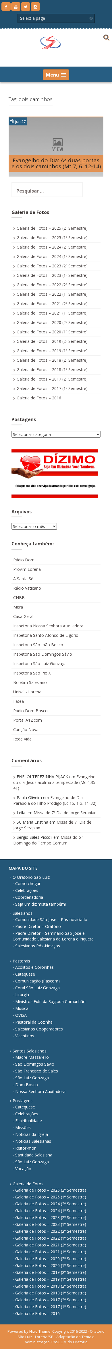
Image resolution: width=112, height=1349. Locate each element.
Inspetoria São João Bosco (38, 644)
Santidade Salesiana (33, 1155)
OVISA (21, 1015)
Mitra (18, 607)
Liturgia (22, 994)
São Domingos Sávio (34, 1064)
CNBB (19, 597)
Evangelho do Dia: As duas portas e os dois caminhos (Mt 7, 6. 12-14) (56, 163)
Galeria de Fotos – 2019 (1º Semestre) (52, 350)
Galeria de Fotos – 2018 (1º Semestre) (52, 369)
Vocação (23, 1168)
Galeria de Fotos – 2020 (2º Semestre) (52, 322)
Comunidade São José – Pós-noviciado (51, 919)
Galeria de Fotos (28, 1183)
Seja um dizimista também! (40, 904)
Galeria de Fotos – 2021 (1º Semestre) (52, 313)
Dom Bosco (26, 1084)
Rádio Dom (23, 560)
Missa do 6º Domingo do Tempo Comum (47, 840)
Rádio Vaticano (27, 588)
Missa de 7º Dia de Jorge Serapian (65, 812)
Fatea (18, 701)
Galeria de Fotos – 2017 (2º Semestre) (52, 379)
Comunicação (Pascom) (37, 981)
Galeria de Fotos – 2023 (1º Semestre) (52, 275)
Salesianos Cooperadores (39, 1029)
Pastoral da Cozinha (34, 1022)
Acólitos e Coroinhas (34, 967)
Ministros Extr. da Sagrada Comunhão (50, 1001)
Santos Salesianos (30, 1051)
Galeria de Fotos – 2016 (39, 398)
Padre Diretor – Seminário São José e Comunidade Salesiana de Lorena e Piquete (53, 936)
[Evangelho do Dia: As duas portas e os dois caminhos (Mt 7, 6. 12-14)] (56, 146)
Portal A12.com (27, 720)
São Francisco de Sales (36, 1071)
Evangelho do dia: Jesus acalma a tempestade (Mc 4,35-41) (55, 782)
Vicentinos (24, 1035)
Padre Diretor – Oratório (38, 926)
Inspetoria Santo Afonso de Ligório (45, 635)
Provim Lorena (27, 569)
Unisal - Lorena (27, 691)
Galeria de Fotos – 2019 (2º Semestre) (52, 341)
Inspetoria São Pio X (32, 673)
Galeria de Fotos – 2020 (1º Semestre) (52, 332)
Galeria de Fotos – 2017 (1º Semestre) (52, 388)
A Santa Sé (23, 578)
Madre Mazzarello (32, 1057)
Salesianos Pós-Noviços (37, 945)
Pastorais (21, 961)
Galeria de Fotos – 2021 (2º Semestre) (52, 303)
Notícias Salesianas (33, 1141)
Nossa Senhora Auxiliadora (40, 1091)
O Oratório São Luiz (31, 877)
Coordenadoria (29, 897)
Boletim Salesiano (30, 682)
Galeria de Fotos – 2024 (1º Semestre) (52, 256)
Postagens (22, 1100)
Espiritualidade (28, 1120)
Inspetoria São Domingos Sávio (42, 654)
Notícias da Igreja (31, 1134)
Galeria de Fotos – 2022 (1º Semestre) (52, 294)
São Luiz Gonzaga (32, 1077)
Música (21, 1008)
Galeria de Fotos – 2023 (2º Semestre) (52, 266)
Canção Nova (25, 729)
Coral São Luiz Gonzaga (37, 987)
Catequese (25, 974)
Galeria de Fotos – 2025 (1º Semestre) (52, 237)
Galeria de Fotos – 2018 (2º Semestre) (52, 360)
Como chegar (27, 883)
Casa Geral (23, 616)
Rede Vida (22, 739)
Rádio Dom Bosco (30, 710)
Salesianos (22, 913)
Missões (23, 1127)
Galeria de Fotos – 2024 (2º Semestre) (52, 247)
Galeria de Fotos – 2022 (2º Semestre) (52, 284)
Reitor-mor (25, 1148)
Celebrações (26, 890)
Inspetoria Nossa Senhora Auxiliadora (48, 626)
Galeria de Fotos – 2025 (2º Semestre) (52, 228)
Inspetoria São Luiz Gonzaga (40, 663)
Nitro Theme (40, 1331)
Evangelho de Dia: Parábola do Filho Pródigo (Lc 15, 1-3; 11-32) (54, 800)
